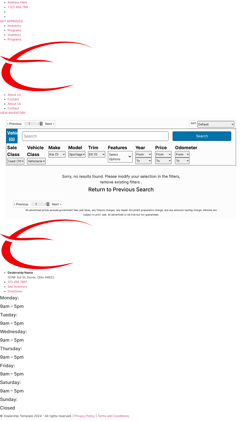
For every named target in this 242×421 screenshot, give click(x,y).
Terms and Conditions (113, 416)
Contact (13, 99)
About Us (14, 95)
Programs (14, 30)
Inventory (14, 26)
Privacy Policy (84, 416)
